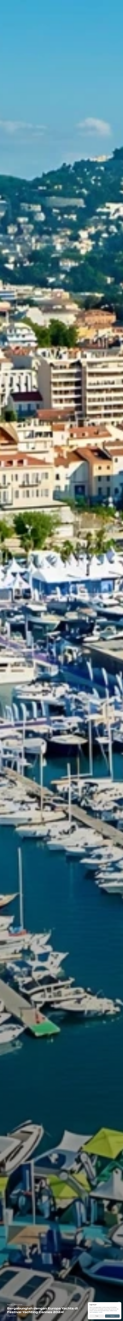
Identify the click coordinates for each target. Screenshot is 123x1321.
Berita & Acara (18, 1304)
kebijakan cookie (97, 1312)
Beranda (9, 1304)
